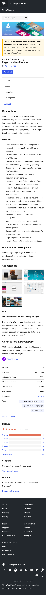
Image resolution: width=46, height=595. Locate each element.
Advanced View (8, 417)
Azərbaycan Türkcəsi (16, 565)
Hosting (5, 513)
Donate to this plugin (10, 491)
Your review (7, 454)
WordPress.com (9, 543)
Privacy (5, 516)
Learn (4, 524)
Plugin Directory (8, 10)
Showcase (28, 505)
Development (10, 98)
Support (7, 103)
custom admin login (26, 401)
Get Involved (29, 524)
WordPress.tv (9, 535)
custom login (38, 401)
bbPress (6, 551)
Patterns (27, 516)
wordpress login (37, 410)
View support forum (10, 471)
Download (8, 72)
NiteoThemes (10, 66)
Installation (9, 92)
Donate (28, 531)
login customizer (28, 406)
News (4, 509)
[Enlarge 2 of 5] (41, 272)
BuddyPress (8, 554)
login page (39, 406)
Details (7, 80)
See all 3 (41, 396)
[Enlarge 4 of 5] (41, 285)
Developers (7, 531)
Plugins (27, 513)
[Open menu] (42, 3)
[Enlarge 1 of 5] (19, 272)
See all (41, 454)
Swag (27, 535)
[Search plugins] (26, 18)
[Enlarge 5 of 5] (19, 299)
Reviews (8, 86)
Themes (27, 509)
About (4, 505)
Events (27, 528)
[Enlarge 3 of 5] (19, 285)
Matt (5, 547)
